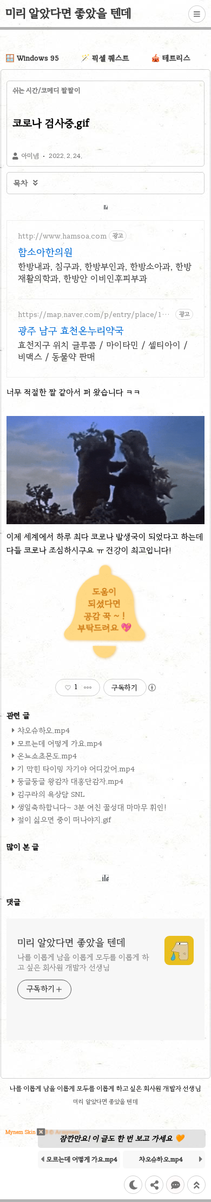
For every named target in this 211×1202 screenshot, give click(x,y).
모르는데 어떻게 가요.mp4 (59, 743)
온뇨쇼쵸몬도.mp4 (47, 756)
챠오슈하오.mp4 (43, 730)
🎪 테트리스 (170, 58)
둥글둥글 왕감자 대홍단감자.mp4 (70, 781)
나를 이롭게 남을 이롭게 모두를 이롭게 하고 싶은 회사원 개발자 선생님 (83, 962)
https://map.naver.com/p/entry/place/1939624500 (94, 314)
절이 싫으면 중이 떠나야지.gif (64, 819)
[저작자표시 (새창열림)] (151, 687)
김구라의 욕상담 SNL (50, 794)
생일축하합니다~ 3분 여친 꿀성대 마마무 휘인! (91, 807)
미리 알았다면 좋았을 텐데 (68, 13)
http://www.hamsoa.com (62, 236)
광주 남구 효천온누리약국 (71, 330)
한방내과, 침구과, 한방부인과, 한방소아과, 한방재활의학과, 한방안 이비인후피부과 (105, 272)
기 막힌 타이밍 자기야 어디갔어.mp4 (76, 769)
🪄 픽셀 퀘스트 (105, 58)
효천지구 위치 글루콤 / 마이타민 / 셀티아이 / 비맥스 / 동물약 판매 (103, 351)
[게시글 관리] (88, 687)
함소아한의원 (45, 252)
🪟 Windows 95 (32, 58)
